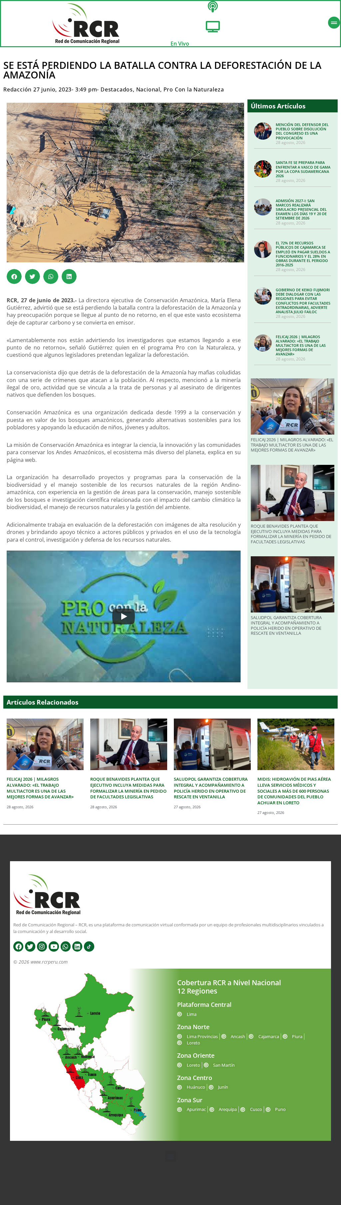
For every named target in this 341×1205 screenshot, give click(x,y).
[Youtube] (54, 946)
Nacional (148, 89)
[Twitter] (30, 946)
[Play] (123, 616)
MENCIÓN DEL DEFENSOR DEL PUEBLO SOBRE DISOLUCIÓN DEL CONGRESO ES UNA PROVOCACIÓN (302, 131)
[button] (14, 276)
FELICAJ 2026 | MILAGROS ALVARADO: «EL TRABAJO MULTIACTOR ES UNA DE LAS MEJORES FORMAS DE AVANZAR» (301, 345)
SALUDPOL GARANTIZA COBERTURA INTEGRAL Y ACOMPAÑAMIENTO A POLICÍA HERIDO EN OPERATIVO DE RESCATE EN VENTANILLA (286, 625)
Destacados (117, 89)
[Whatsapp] (66, 946)
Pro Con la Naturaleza (194, 89)
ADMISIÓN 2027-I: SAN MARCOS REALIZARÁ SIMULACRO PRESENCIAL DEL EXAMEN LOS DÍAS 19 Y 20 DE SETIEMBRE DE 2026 (301, 209)
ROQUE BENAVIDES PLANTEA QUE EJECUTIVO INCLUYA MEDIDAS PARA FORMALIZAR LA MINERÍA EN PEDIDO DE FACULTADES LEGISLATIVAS (291, 534)
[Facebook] (18, 946)
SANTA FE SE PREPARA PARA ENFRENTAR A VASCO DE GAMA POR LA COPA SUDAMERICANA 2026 (303, 169)
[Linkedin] (77, 946)
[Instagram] (42, 946)
